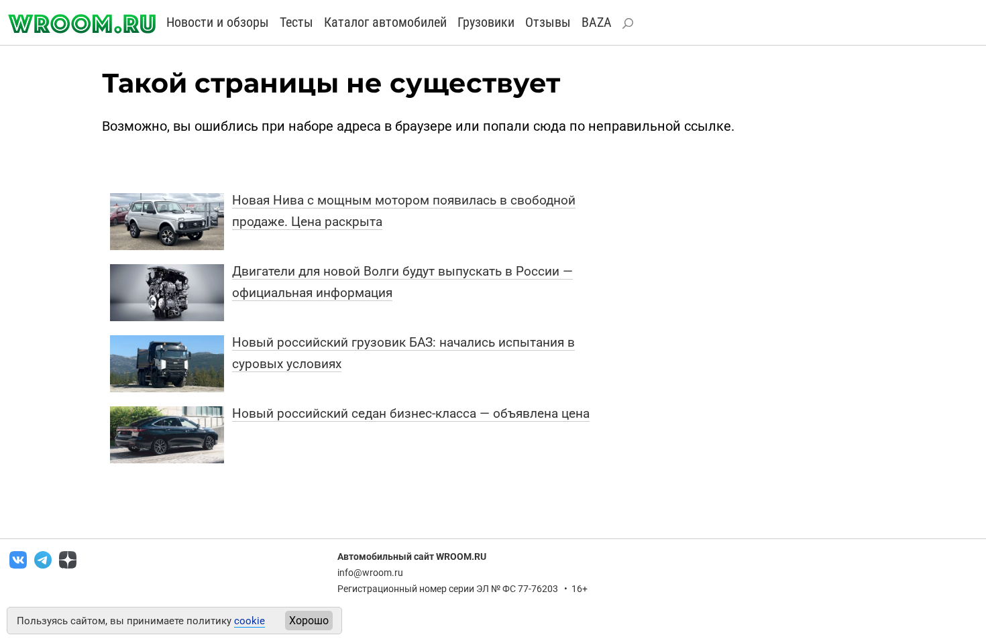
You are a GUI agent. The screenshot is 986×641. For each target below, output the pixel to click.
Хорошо (309, 620)
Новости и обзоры (217, 22)
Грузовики (485, 22)
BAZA (597, 22)
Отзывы (548, 22)
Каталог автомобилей (385, 22)
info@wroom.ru (370, 572)
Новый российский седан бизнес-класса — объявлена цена (411, 413)
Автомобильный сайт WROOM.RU (411, 556)
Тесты (296, 22)
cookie (249, 621)
